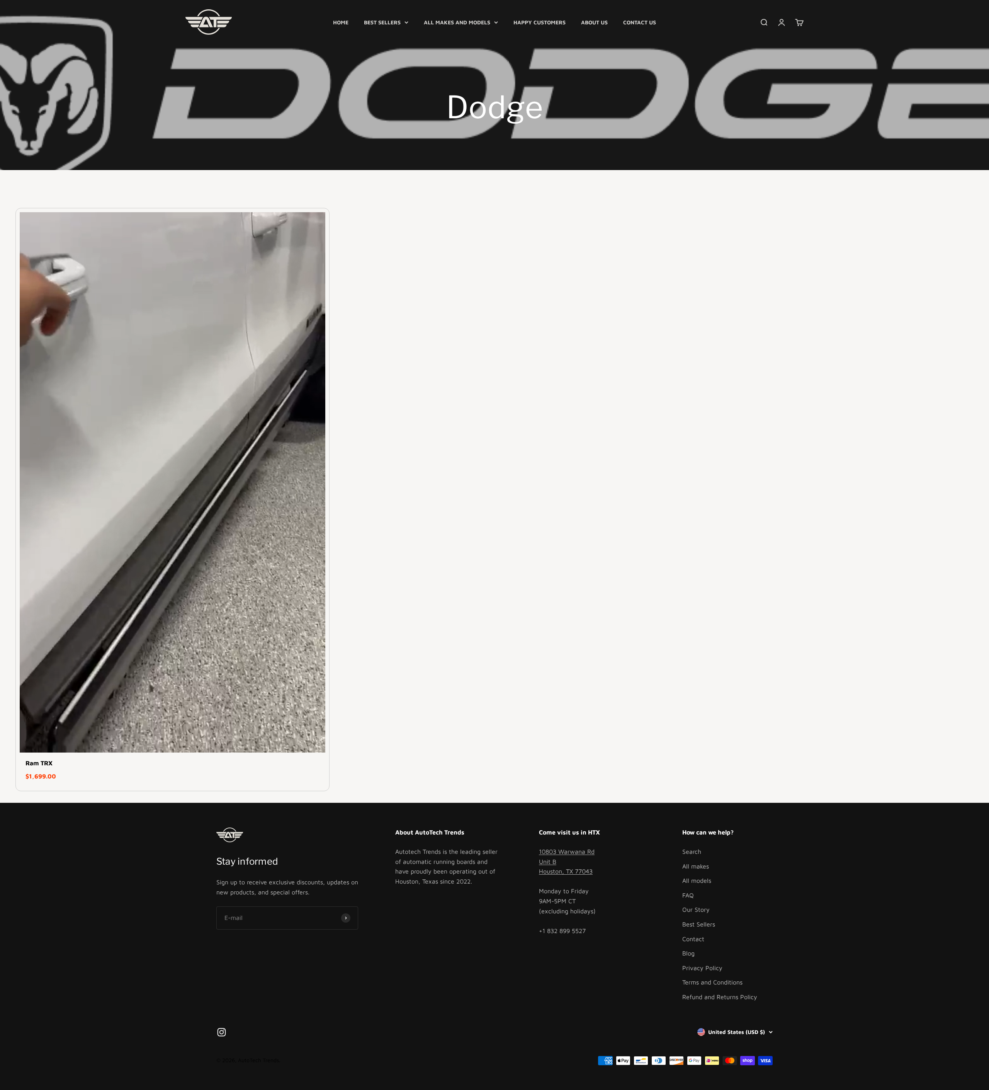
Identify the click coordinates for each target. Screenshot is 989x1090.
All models (696, 880)
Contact (693, 938)
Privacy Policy (702, 967)
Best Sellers (382, 22)
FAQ (688, 895)
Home (340, 22)
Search (691, 851)
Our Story (696, 909)
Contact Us (639, 22)
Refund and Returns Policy (719, 996)
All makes (695, 866)
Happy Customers (539, 22)
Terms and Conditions (712, 982)
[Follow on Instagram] (221, 1032)
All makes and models (457, 22)
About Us (594, 22)
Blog (688, 953)
